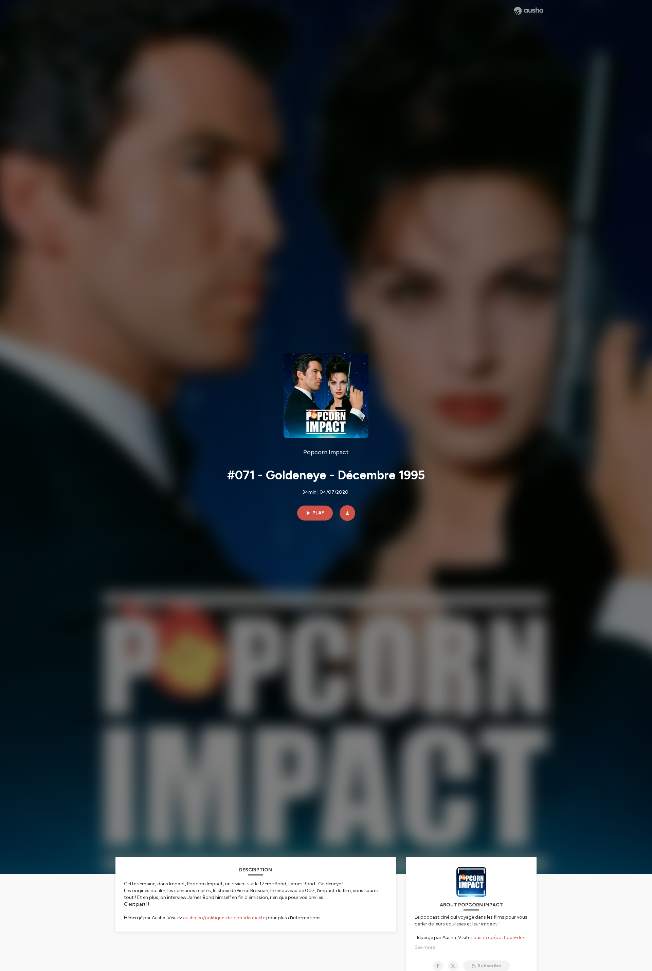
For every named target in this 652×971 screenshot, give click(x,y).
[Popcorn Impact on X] (453, 966)
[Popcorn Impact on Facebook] (438, 966)
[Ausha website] (528, 11)
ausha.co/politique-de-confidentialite (224, 918)
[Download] (347, 513)
